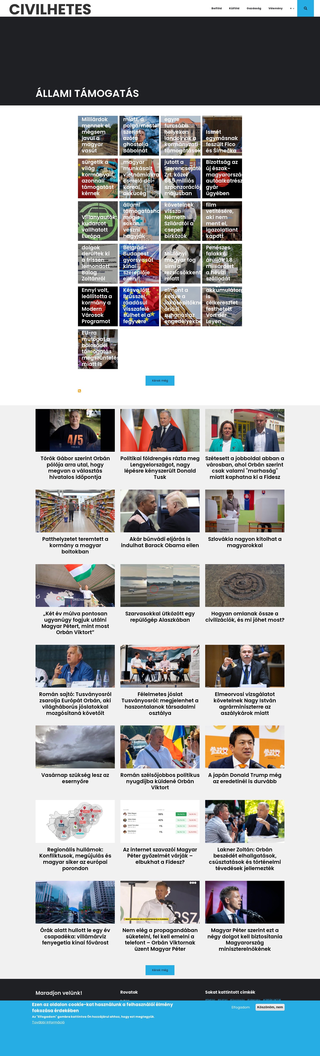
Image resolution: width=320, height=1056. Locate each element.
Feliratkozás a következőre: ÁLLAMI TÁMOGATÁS (79, 390)
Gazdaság (254, 8)
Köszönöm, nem (270, 1007)
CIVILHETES (50, 8)
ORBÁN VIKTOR (273, 999)
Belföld (216, 8)
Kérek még (160, 380)
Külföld (234, 8)
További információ (48, 1022)
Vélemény (276, 8)
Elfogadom (241, 1007)
